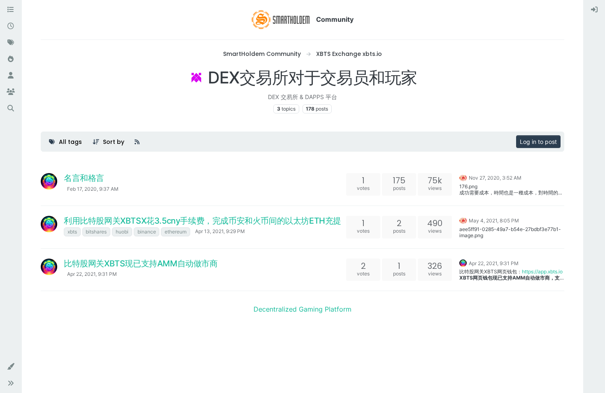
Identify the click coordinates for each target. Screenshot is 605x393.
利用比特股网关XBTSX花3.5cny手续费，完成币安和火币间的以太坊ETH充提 (202, 221)
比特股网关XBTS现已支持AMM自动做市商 (141, 263)
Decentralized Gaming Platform (302, 309)
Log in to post (538, 141)
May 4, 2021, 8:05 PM (494, 220)
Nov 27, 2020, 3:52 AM (495, 178)
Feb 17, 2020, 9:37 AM (93, 189)
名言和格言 (84, 178)
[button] (10, 366)
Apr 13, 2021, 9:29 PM (220, 231)
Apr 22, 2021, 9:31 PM (92, 274)
